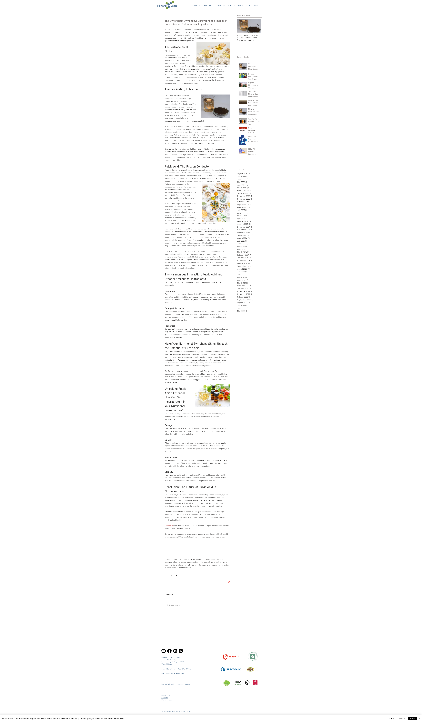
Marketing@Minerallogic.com (173, 673)
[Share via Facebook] (166, 575)
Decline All (401, 718)
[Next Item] (258, 26)
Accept (412, 718)
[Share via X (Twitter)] (171, 575)
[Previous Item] (241, 26)
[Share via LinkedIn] (177, 575)
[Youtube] (163, 651)
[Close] (419, 718)
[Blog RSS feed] (181, 651)
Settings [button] (391, 718)
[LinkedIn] (175, 651)
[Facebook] (169, 651)
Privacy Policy (119, 718)
